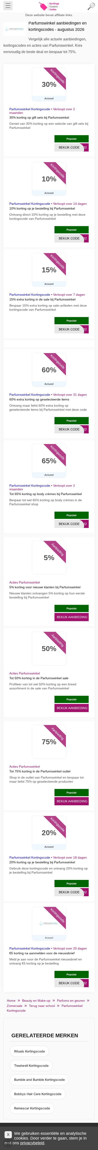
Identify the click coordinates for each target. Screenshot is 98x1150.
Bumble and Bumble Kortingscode (39, 1080)
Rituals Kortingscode (29, 1051)
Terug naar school (42, 1006)
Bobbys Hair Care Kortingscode (37, 1094)
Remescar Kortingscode (32, 1108)
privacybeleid (32, 1143)
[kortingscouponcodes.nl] (49, 6)
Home (11, 1000)
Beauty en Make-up (36, 1000)
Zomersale (14, 1006)
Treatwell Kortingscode (31, 1065)
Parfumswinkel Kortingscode (29, 109)
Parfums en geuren (71, 1000)
